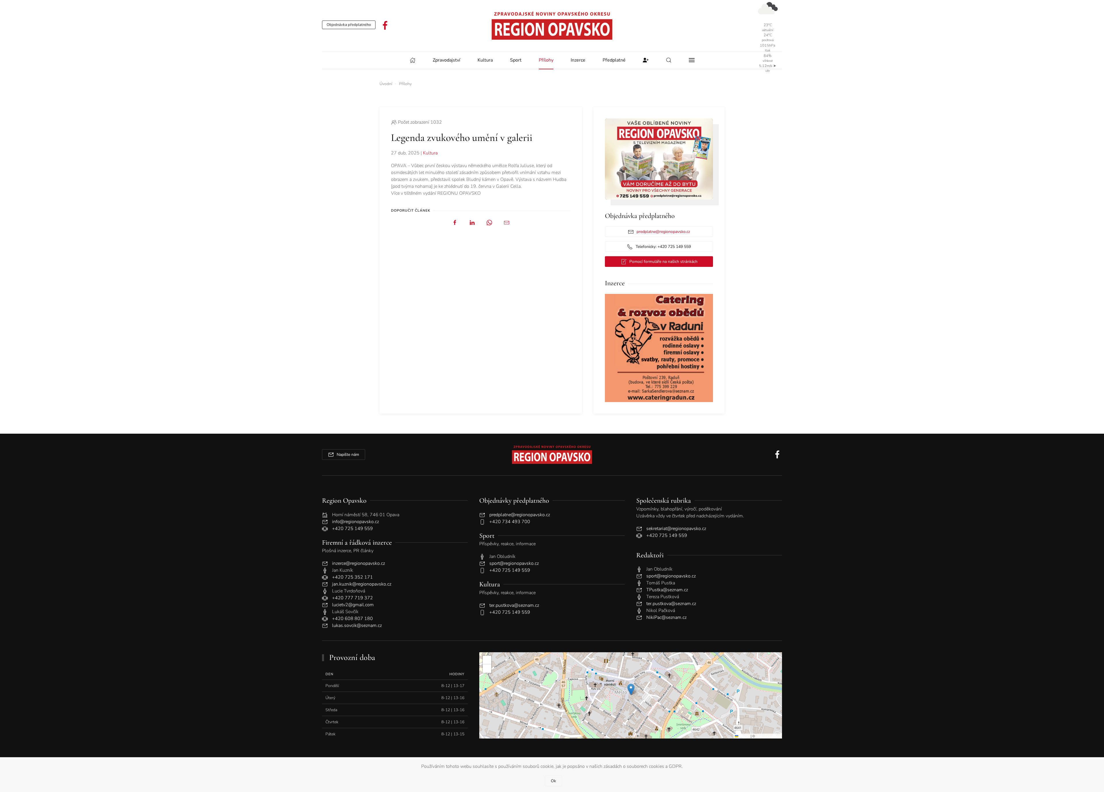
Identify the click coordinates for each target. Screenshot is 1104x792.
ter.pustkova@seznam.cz (514, 605)
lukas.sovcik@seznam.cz (357, 625)
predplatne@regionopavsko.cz (663, 231)
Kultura (430, 153)
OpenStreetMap (768, 735)
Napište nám (348, 454)
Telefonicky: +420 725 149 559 (663, 246)
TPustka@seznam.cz (667, 590)
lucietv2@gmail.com (353, 605)
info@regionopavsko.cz (355, 522)
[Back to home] (552, 26)
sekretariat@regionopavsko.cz (676, 528)
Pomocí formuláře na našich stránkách (663, 261)
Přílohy (546, 60)
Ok (553, 781)
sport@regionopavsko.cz (514, 563)
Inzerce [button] (578, 60)
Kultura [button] (485, 60)
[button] (669, 60)
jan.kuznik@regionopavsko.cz (361, 584)
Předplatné (614, 60)
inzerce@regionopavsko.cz (358, 563)
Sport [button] (516, 60)
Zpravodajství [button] (446, 60)
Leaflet (744, 735)
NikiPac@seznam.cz (666, 617)
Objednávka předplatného (349, 24)
